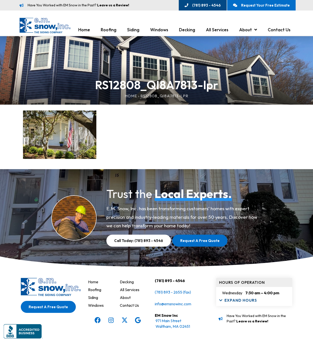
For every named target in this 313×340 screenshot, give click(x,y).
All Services (217, 30)
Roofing (108, 30)
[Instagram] (111, 320)
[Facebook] (97, 320)
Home (84, 30)
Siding (133, 30)
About (245, 30)
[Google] (138, 320)
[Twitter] (124, 320)
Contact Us (279, 30)
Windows (159, 30)
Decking (187, 30)
